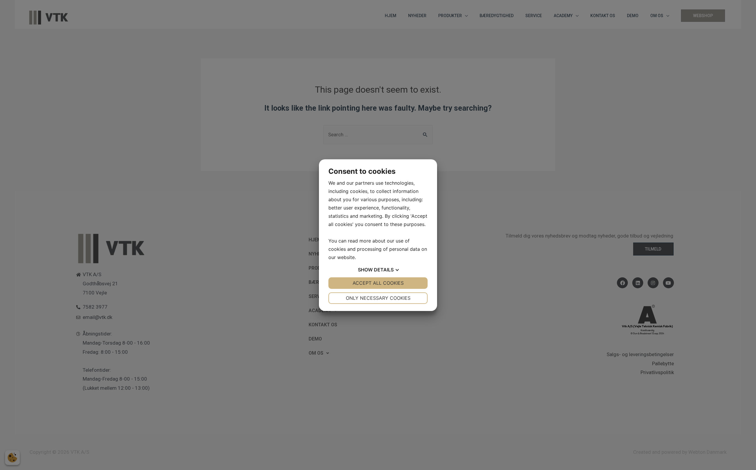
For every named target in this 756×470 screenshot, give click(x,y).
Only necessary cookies (378, 298)
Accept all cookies (378, 283)
